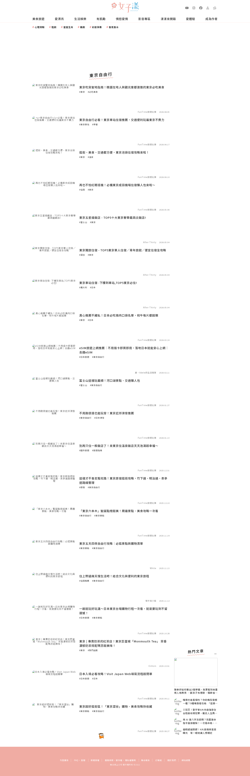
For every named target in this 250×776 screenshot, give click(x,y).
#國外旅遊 (84, 450)
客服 (83, 760)
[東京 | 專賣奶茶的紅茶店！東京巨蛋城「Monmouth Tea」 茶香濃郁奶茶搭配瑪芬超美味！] (54, 652)
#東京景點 (99, 515)
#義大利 (83, 287)
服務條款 (109, 760)
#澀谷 (82, 254)
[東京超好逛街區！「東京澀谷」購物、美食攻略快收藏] (54, 717)
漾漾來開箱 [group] (168, 19)
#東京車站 (84, 124)
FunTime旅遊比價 (147, 111)
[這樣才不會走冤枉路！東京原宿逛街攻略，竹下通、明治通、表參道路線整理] (54, 489)
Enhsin (153, 665)
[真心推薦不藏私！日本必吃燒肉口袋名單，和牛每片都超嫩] (54, 326)
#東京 (82, 91)
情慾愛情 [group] (122, 19)
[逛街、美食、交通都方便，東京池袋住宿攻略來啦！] (54, 163)
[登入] (208, 8)
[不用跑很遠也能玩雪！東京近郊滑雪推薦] (54, 424)
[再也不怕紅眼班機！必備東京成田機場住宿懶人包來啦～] (54, 196)
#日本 (93, 287)
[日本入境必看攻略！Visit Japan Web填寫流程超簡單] (54, 685)
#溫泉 (90, 157)
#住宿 (82, 189)
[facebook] (201, 8)
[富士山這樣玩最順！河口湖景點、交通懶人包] (54, 391)
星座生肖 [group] (68, 27)
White (153, 568)
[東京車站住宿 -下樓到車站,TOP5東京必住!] (54, 293)
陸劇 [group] (54, 27)
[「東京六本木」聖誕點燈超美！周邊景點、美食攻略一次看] (54, 522)
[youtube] (187, 8)
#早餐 (95, 124)
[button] (215, 8)
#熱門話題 (93, 650)
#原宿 (82, 487)
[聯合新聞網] (114, 6)
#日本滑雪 (99, 417)
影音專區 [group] (144, 19)
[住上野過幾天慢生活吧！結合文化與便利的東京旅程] (54, 587)
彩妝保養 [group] (97, 27)
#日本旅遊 (84, 356)
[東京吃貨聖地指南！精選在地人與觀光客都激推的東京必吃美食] (54, 98)
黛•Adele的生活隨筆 (145, 372)
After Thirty (149, 242)
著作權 (119, 760)
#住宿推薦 (84, 580)
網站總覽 (186, 760)
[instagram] (194, 8)
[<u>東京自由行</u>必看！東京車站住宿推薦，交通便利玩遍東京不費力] (54, 130)
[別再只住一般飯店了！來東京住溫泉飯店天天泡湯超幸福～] (54, 456)
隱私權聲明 (130, 760)
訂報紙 (158, 760)
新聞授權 (95, 760)
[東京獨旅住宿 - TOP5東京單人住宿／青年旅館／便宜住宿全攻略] (54, 261)
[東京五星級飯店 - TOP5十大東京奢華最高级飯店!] (54, 228)
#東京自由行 (98, 356)
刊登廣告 (64, 760)
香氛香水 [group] (114, 27)
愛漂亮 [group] (59, 19)
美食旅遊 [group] (38, 19)
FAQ (76, 760)
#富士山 (83, 222)
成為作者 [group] (211, 19)
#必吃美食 (93, 91)
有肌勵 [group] (101, 19)
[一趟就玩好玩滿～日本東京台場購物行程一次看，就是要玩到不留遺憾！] (54, 619)
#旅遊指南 (97, 450)
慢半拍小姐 (150, 600)
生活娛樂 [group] (80, 19)
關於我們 (171, 760)
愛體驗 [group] (190, 19)
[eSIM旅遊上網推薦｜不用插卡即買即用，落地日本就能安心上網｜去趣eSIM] (54, 359)
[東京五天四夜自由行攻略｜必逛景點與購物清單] (54, 554)
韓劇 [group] (82, 27)
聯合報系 (145, 760)
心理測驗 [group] (40, 27)
